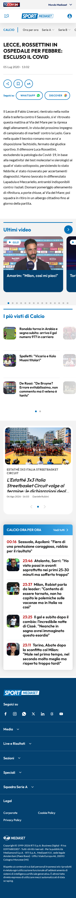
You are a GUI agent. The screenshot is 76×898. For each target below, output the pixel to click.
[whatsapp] (24, 714)
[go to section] (68, 229)
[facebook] (5, 714)
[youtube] (61, 714)
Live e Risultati (14, 743)
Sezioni (8, 758)
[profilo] (70, 16)
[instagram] (15, 714)
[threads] (52, 714)
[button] (38, 16)
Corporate (10, 813)
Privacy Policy (12, 820)
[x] (33, 714)
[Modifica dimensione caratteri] (28, 83)
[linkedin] (43, 714)
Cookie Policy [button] (46, 813)
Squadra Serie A (15, 787)
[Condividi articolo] (7, 83)
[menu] (6, 16)
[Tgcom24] (11, 5)
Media (8, 729)
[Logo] (38, 16)
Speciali (9, 772)
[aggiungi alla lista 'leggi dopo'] (18, 83)
